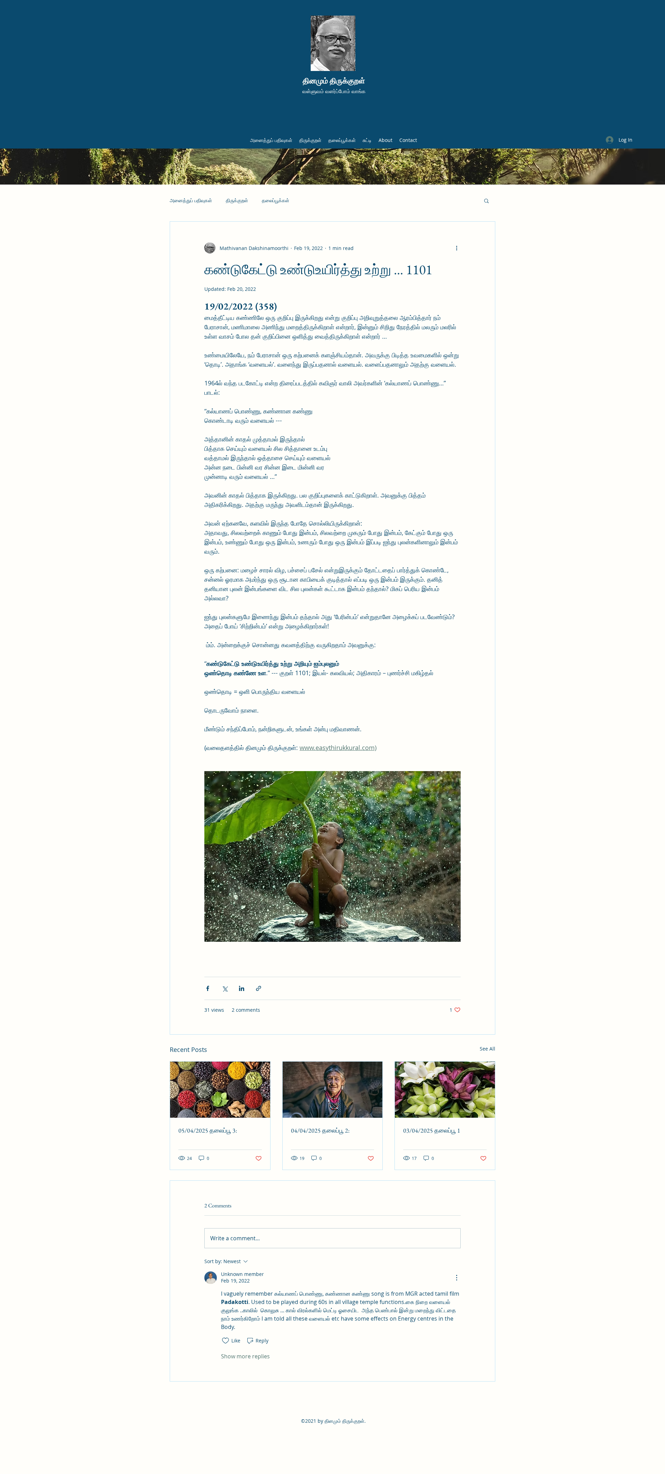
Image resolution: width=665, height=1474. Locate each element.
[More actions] (456, 248)
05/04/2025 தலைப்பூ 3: (207, 1130)
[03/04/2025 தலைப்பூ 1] (445, 1090)
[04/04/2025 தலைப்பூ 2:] (333, 1090)
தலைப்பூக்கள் (275, 200)
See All (487, 1048)
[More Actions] (456, 1278)
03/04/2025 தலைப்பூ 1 (431, 1130)
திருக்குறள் (237, 200)
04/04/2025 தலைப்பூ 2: (320, 1130)
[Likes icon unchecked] (225, 1341)
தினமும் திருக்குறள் (334, 81)
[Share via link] (258, 988)
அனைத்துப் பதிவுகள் (191, 200)
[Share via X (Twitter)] (224, 988)
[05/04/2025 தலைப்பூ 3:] (220, 1090)
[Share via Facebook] (207, 988)
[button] (486, 200)
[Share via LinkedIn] (241, 988)
